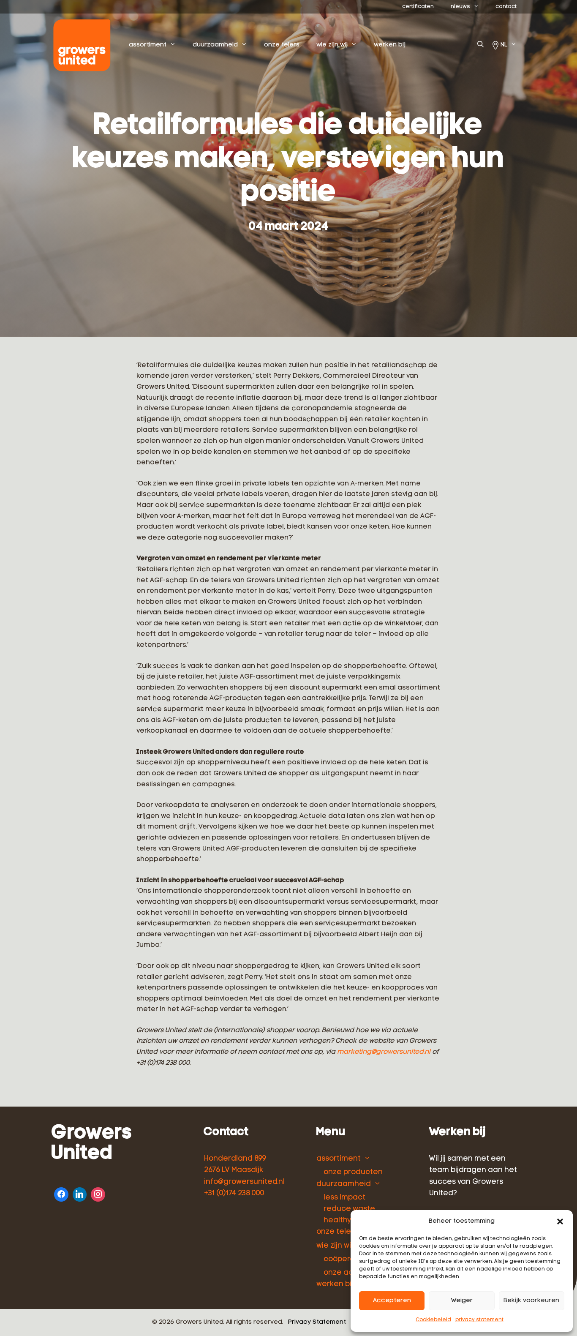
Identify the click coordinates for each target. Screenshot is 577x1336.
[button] (560, 1221)
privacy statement (479, 1319)
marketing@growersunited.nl (383, 1052)
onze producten (353, 1172)
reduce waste (349, 1209)
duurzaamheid (215, 45)
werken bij (390, 45)
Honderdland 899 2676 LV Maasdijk (235, 1164)
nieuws (460, 6)
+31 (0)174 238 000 (234, 1193)
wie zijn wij (332, 45)
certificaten (418, 6)
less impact (344, 1197)
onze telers (281, 45)
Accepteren (392, 1301)
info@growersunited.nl (244, 1182)
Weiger (462, 1301)
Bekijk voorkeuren (531, 1301)
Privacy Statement (317, 1322)
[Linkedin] (80, 1193)
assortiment (147, 45)
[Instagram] (98, 1193)
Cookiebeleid (433, 1319)
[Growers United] (84, 45)
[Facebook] (61, 1193)
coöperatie (344, 1259)
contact (506, 6)
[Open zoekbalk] (480, 45)
